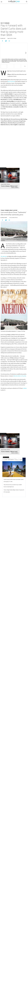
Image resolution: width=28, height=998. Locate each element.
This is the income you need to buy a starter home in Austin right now (13, 485)
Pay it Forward (11, 81)
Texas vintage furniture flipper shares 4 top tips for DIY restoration (14, 491)
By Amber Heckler (4, 217)
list (25, 376)
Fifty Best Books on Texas (19, 376)
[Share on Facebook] (2, 41)
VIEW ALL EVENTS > (15, 187)
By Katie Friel (3, 38)
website (25, 388)
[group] (4, 66)
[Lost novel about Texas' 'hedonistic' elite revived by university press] (14, 231)
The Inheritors (4, 256)
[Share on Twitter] (6, 41)
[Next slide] (25, 53)
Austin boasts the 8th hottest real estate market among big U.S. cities (13, 480)
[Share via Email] (9, 41)
